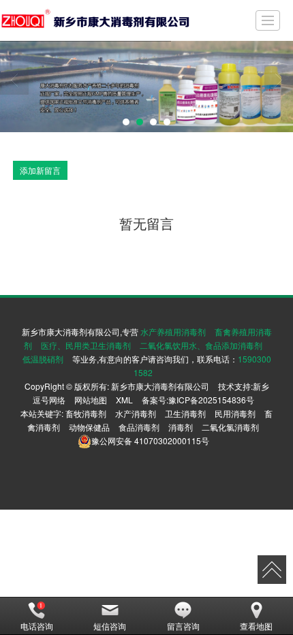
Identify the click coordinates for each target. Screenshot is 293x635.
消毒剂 (180, 427)
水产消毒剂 (135, 413)
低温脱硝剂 (42, 359)
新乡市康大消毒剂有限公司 (160, 386)
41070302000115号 (150, 440)
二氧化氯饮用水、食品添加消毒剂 (201, 345)
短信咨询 (109, 626)
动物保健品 (89, 427)
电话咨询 (36, 626)
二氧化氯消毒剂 (230, 427)
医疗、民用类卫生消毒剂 (86, 345)
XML (124, 399)
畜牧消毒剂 (85, 413)
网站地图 (90, 399)
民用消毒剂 (235, 413)
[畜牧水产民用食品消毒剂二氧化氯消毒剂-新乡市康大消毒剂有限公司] (95, 20)
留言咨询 (183, 626)
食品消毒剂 (139, 427)
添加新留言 (40, 170)
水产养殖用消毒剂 (173, 331)
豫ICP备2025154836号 (211, 399)
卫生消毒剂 (185, 413)
